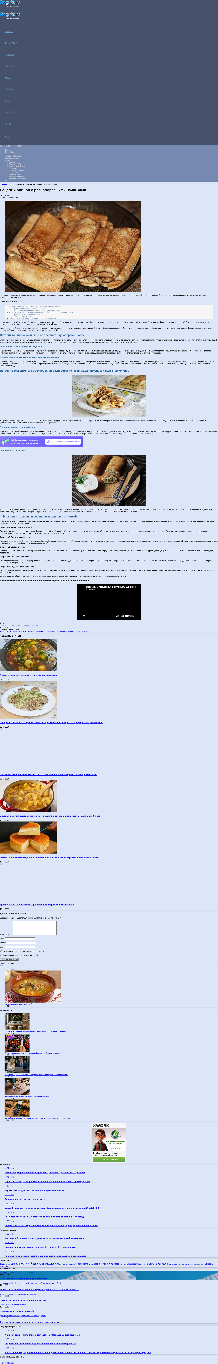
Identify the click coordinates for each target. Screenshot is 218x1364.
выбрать (16, 1263)
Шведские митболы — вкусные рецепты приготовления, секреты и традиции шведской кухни (51, 722)
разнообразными (23, 625)
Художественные (16, 176)
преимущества (111, 1264)
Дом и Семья (11, 43)
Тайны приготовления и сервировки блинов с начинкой (32, 318)
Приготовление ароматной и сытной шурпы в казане (28, 675)
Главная (3, 184)
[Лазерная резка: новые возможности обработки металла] (17, 1094)
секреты (177, 1264)
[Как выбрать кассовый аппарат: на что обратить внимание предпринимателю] (17, 1116)
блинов (3, 625)
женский (26, 1263)
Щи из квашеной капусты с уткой (18, 1004)
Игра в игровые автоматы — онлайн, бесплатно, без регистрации (32, 1053)
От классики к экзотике (23, 316)
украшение (4, 1266)
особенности (82, 1264)
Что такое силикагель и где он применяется (23, 1279)
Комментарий (6, 934)
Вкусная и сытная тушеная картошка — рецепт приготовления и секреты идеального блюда (50, 816)
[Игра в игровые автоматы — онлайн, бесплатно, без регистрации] (17, 1051)
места (65, 1264)
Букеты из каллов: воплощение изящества (23, 1300)
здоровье (40, 1263)
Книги (7, 160)
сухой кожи (190, 1264)
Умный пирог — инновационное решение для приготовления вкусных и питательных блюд (49, 857)
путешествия (151, 1263)
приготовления (134, 1264)
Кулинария (10, 66)
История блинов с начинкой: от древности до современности (34, 306)
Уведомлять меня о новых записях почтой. (21, 955)
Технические (14, 174)
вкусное (8, 1264)
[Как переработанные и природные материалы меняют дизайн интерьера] (17, 1029)
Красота (9, 89)
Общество (13, 172)
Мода (7, 101)
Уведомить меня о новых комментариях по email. (23, 951)
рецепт (165, 1263)
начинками (11, 625)
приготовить (124, 1264)
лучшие (59, 1264)
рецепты (34, 625)
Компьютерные (15, 168)
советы (183, 1264)
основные (71, 1264)
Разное (8, 180)
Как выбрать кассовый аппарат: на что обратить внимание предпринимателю (37, 1118)
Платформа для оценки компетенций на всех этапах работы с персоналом (36, 1075)
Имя (2, 938)
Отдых (8, 124)
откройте (99, 1263)
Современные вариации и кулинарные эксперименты (36, 310)
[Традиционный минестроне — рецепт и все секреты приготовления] (28, 900)
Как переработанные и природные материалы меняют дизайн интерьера (35, 1031)
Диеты (8, 78)
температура (199, 1264)
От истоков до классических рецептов (29, 308)
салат (171, 1264)
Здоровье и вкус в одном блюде (27, 314)
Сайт (2, 947)
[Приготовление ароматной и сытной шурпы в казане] (28, 671)
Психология (11, 112)
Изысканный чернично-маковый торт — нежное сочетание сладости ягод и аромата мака (48, 774)
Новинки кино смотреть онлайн (17, 1311)
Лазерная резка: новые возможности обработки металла (28, 1096)
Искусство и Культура (18, 166)
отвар (91, 1264)
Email (3, 943)
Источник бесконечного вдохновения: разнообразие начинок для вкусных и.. (41, 312)
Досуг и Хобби (15, 164)
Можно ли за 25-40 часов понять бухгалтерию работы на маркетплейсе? (39, 1289)
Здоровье (9, 55)
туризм (208, 1263)
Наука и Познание (16, 170)
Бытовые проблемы (13, 156)
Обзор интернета (12, 158)
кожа (50, 1263)
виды (2, 1264)
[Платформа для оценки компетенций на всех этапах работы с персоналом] (17, 1073)
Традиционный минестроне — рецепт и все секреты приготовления (37, 904)
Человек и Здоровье (17, 178)
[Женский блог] (10, 6)
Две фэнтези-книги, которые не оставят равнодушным (29, 1322)
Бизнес (12, 162)
